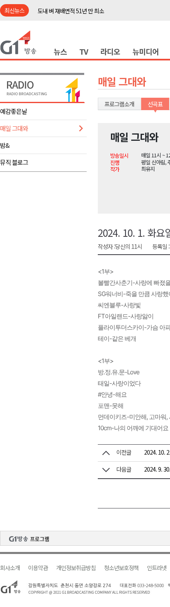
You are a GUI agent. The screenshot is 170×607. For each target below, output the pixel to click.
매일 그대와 (14, 128)
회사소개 (10, 567)
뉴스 (60, 51)
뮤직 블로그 (14, 162)
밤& (4, 145)
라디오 (110, 51)
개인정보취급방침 (76, 567)
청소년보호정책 (121, 567)
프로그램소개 (119, 104)
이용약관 (38, 567)
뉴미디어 (145, 51)
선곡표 (155, 104)
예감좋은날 (13, 111)
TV (83, 51)
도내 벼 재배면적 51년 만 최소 (71, 11)
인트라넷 (157, 567)
